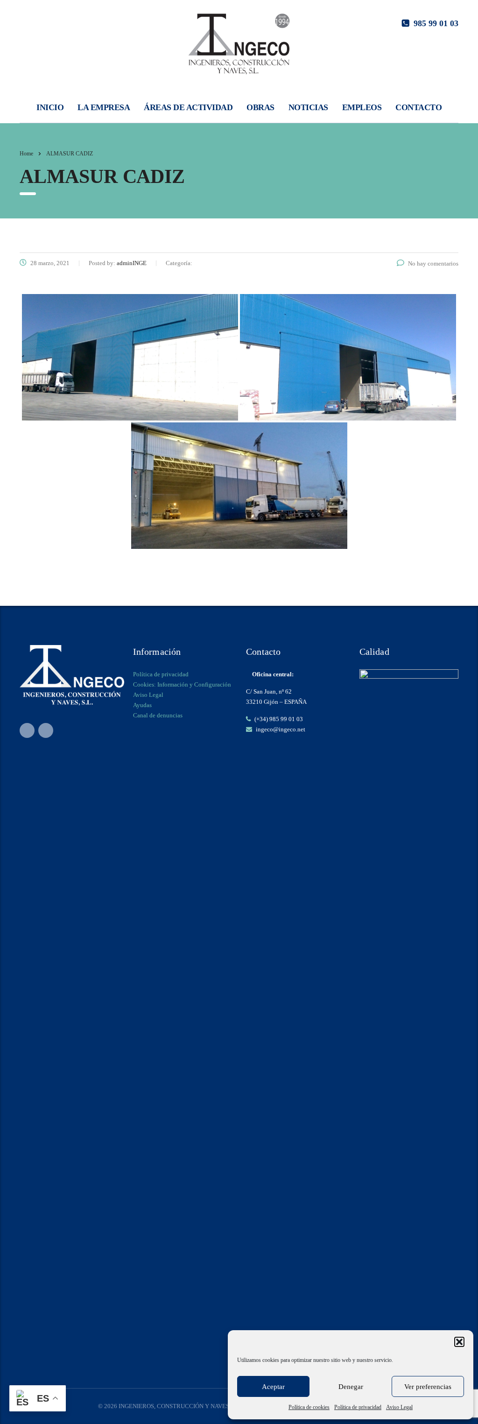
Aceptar (273, 1386)
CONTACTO (418, 107)
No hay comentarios (433, 263)
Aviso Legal (399, 1407)
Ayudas (142, 704)
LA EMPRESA (103, 107)
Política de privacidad (357, 1407)
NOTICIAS (308, 107)
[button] (459, 1342)
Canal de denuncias (158, 715)
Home (26, 153)
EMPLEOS (362, 107)
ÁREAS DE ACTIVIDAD (188, 107)
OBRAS (260, 107)
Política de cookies (309, 1407)
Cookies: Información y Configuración (182, 684)
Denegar (350, 1386)
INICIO (49, 107)
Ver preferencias (427, 1386)
